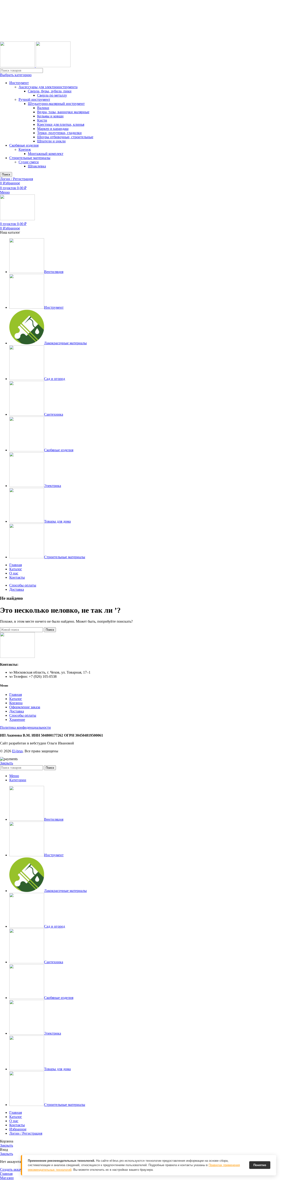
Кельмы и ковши (50, 116)
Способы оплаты (22, 715)
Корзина (16, 703)
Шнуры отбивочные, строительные (65, 137)
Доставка (16, 711)
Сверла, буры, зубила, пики (49, 91)
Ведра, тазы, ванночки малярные (63, 112)
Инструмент (19, 83)
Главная (15, 695)
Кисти (42, 120)
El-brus (17, 751)
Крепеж (25, 149)
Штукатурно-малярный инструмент (56, 104)
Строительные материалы (29, 158)
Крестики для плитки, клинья (60, 124)
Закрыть (6, 763)
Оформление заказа (24, 707)
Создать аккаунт (13, 1169)
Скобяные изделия (24, 145)
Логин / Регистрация (25, 1133)
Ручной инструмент (34, 99)
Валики (43, 108)
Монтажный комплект (45, 154)
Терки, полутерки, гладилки (59, 133)
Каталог (15, 699)
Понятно (259, 1165)
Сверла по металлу (52, 95)
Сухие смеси (29, 162)
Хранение (17, 720)
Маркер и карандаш (52, 129)
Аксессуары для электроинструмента (48, 87)
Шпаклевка (37, 166)
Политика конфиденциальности (25, 727)
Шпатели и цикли (51, 141)
